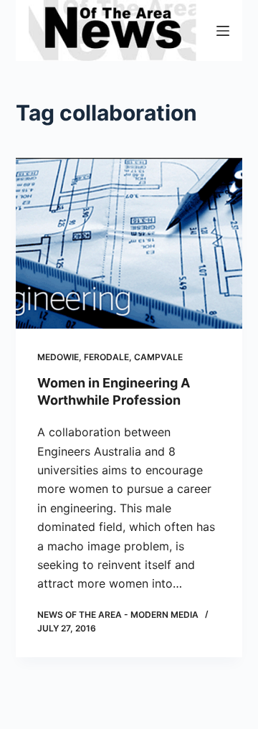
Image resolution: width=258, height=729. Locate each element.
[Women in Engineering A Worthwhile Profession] (129, 243)
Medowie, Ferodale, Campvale (110, 357)
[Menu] (222, 30)
